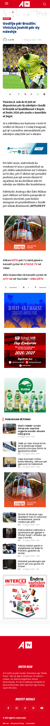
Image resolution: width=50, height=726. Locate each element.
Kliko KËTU (36, 279)
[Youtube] (41, 708)
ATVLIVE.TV (30, 264)
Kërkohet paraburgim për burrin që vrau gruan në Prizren (31, 564)
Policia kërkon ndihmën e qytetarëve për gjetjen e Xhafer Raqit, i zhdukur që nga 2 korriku (32, 534)
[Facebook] (18, 94)
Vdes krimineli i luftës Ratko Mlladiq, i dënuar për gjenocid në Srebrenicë (32, 462)
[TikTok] (25, 708)
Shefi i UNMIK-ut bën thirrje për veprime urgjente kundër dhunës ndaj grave (31, 430)
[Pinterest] (31, 94)
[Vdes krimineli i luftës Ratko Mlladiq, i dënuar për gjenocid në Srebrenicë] (9, 462)
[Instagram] (16, 708)
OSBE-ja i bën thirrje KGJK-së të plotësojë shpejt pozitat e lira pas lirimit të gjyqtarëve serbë (32, 447)
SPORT (6, 18)
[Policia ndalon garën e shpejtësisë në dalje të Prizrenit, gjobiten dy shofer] (9, 549)
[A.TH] (5, 40)
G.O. (19, 454)
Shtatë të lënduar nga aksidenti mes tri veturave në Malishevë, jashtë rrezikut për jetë (32, 518)
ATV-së (7, 279)
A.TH (12, 40)
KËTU (15, 260)
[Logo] (24, 4)
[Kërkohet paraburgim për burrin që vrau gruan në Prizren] (9, 564)
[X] (25, 94)
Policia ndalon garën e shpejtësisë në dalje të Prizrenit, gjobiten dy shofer (30, 549)
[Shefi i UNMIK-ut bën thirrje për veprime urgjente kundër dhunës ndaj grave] (9, 429)
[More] (44, 94)
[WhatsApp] (38, 94)
